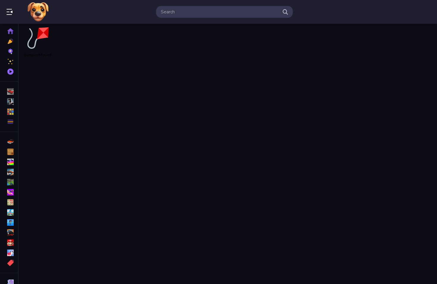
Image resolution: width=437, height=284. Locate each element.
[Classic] (9, 152)
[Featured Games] (9, 61)
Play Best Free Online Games (38, 11)
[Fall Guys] (9, 222)
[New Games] (9, 41)
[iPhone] (9, 162)
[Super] (9, 243)
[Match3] (9, 202)
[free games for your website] (9, 172)
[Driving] (9, 142)
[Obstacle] (9, 253)
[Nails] (9, 192)
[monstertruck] (9, 233)
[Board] (9, 212)
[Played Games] (9, 72)
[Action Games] (9, 102)
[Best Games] (9, 51)
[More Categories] (9, 122)
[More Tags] (9, 263)
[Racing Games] (9, 91)
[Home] (9, 31)
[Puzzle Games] (9, 112)
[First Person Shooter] (9, 182)
